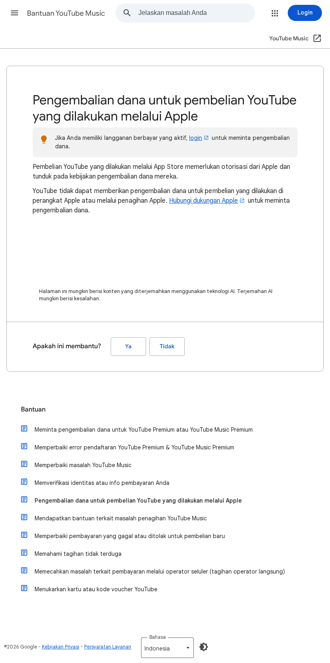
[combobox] (196, 13)
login (195, 137)
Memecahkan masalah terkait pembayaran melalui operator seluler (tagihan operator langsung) (160, 571)
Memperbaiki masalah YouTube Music (83, 465)
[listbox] (167, 647)
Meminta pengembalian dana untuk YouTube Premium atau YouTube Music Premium (144, 429)
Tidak (167, 346)
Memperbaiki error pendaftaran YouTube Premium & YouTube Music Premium (134, 447)
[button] (14, 13)
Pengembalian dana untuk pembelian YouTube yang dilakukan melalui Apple (138, 500)
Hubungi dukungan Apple (203, 201)
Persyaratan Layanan (107, 647)
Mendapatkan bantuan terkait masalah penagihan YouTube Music (121, 518)
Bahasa (157, 637)
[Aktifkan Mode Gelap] (203, 647)
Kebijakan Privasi (60, 647)
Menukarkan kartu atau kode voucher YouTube (96, 589)
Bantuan (33, 409)
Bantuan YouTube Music (66, 13)
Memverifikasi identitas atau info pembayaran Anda (102, 482)
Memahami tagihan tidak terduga (78, 553)
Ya (128, 346)
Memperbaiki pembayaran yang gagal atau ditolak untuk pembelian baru (130, 536)
